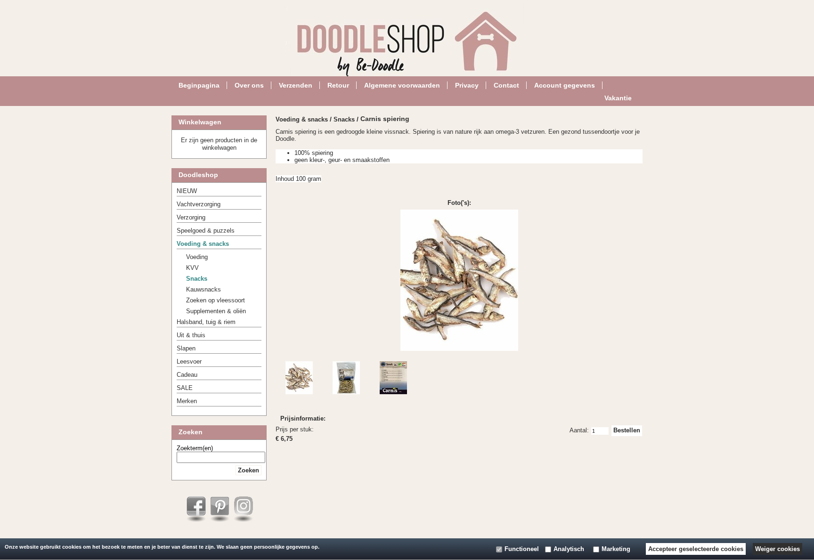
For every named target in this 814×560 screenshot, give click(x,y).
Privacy (467, 84)
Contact (506, 84)
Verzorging (191, 217)
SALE (185, 387)
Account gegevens (564, 84)
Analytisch (569, 548)
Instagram (243, 506)
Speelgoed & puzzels (206, 230)
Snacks (196, 278)
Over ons (249, 84)
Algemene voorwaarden (402, 84)
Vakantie (618, 97)
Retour (338, 84)
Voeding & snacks (203, 243)
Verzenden (295, 84)
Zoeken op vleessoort (215, 300)
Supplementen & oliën (216, 311)
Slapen (186, 348)
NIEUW (187, 191)
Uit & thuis (191, 335)
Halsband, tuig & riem (206, 321)
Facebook (196, 506)
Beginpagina (199, 84)
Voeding (197, 256)
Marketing (616, 548)
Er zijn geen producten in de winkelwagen (219, 144)
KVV (192, 267)
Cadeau (187, 374)
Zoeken (248, 470)
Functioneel (522, 548)
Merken (187, 401)
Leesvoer (189, 361)
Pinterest (219, 506)
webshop (340, 534)
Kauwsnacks (203, 289)
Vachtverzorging (198, 204)
